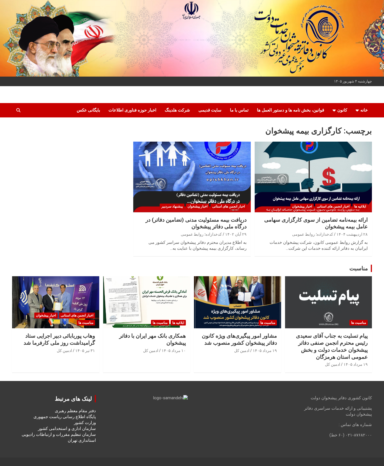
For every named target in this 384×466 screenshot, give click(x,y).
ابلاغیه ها (360, 206)
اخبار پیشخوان (302, 206)
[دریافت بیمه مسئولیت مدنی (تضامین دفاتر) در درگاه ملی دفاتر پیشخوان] (192, 177)
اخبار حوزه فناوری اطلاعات (132, 110)
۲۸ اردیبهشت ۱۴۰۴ (352, 234)
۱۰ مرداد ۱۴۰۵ (174, 350)
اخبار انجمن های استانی (333, 206)
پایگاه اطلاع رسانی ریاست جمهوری (64, 416)
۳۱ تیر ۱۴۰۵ (85, 350)
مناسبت (358, 268)
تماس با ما (239, 110)
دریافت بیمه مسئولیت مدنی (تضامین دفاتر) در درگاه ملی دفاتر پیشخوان (196, 223)
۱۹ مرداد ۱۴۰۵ (356, 364)
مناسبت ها (358, 323)
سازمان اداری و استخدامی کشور (67, 428)
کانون (342, 110)
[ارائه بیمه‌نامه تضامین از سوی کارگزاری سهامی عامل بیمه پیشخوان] (313, 177)
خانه (364, 110)
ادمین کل (332, 364)
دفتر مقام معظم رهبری (75, 410)
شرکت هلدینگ (177, 110)
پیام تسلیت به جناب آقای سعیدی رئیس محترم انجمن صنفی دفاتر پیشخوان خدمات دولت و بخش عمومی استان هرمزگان (332, 346)
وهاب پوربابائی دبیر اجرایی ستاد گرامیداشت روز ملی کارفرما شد (59, 339)
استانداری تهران (82, 440)
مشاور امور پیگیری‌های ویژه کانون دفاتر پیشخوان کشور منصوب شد (239, 339)
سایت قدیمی (210, 110)
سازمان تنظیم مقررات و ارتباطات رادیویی (59, 434)
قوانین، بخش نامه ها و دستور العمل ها (290, 110)
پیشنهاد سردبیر (172, 206)
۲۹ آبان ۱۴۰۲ (236, 234)
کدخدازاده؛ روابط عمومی (312, 234)
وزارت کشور (85, 422)
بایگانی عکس (88, 110)
